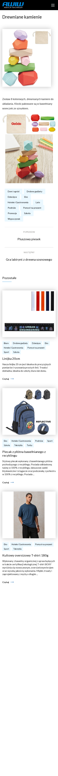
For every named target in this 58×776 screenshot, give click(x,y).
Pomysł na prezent (32, 207)
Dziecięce (12, 197)
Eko (26, 197)
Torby (29, 445)
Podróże (12, 207)
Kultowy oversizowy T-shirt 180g (25, 555)
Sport (6, 352)
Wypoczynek (14, 218)
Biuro (6, 343)
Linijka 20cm (11, 358)
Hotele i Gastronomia (18, 202)
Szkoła (27, 213)
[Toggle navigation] (53, 5)
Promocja (12, 213)
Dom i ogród (13, 191)
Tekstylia (18, 445)
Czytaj (5, 378)
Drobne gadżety (34, 191)
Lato (38, 202)
